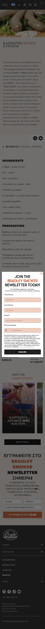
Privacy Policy (23, 347)
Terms (32, 347)
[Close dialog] (41, 273)
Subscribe (22, 352)
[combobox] (7, 330)
